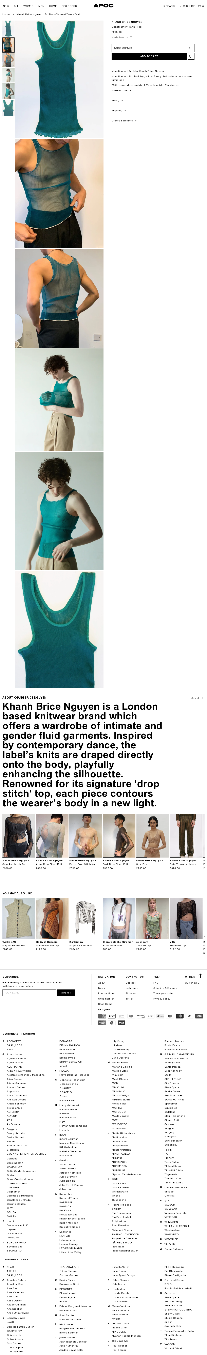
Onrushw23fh (120, 1191)
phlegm (116, 1208)
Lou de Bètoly (120, 1049)
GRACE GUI (66, 1092)
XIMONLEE (171, 1239)
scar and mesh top (14, 864)
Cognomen (14, 1191)
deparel (11, 1229)
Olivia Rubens (120, 1187)
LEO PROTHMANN (70, 1248)
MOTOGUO (119, 1112)
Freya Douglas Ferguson (74, 1074)
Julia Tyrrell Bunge (71, 1185)
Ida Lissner (66, 1324)
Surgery (169, 1132)
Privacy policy (161, 998)
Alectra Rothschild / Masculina (26, 1074)
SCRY (168, 1074)
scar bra (141, 864)
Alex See (12, 1288)
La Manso (65, 1231)
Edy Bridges (14, 1246)
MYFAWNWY (119, 1128)
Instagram (132, 988)
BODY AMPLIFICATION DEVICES (26, 1153)
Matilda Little (120, 1070)
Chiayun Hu (14, 1335)
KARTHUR (65, 1202)
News (101, 988)
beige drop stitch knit (82, 864)
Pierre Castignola (175, 1275)
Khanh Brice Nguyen (29, 14)
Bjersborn (13, 1149)
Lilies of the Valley (70, 1252)
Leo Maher (118, 1289)
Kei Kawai (65, 1210)
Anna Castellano (17, 1095)
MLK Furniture (120, 1310)
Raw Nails (118, 1246)
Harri (62, 1121)
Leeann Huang (68, 1244)
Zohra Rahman (174, 1249)
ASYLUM (12, 1116)
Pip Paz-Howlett (121, 1217)
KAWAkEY (65, 1206)
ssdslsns (170, 1112)
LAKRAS (64, 1236)
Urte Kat (169, 1195)
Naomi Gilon (120, 1141)
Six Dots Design (174, 1301)
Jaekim (63, 1160)
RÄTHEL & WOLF (122, 1242)
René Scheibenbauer (125, 1250)
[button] (6, 6)
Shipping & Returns (165, 988)
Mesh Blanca (120, 1079)
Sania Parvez (173, 1066)
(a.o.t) (10, 1267)
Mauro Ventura (121, 1306)
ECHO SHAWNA (16, 1242)
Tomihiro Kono (173, 1178)
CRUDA (11, 1212)
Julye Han (65, 1189)
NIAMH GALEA (121, 1153)
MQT (115, 1120)
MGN (115, 1083)
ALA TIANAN (14, 1066)
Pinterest (131, 993)
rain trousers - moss (183, 864)
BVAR (10, 1322)
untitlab (169, 1191)
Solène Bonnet (174, 1305)
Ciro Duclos (14, 1343)
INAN (62, 1134)
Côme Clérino (67, 1271)
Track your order (163, 993)
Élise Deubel (67, 1049)
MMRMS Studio (121, 1099)
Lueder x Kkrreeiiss (124, 1053)
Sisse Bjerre (172, 1087)
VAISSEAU (171, 1208)
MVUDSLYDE (119, 1124)
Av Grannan (14, 1124)
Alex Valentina (15, 1292)
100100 (11, 1271)
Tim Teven (171, 1339)
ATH (9, 1120)
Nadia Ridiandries (123, 1133)
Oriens (116, 1195)
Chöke (11, 1175)
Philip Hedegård (175, 1267)
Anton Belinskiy (16, 1103)
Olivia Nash (119, 1183)
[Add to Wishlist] (191, 56)
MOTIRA (117, 1107)
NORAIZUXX (119, 1162)
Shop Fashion (106, 998)
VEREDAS (171, 1217)
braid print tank (113, 945)
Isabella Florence (70, 1151)
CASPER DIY (14, 1166)
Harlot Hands (67, 1117)
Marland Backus (122, 1066)
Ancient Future (16, 1087)
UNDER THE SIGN (176, 1187)
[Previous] (5, 836)
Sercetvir (170, 1293)
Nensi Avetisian (121, 1149)
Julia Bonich (67, 1180)
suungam (170, 1136)
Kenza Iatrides (68, 1214)
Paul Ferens (119, 1350)
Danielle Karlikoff (17, 1225)
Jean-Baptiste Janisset (73, 1341)
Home (6, 14)
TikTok (129, 998)
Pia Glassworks (121, 1213)
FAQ (155, 982)
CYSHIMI (12, 1216)
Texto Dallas (172, 1162)
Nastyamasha (120, 1145)
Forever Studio (68, 1310)
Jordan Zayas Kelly (71, 1350)
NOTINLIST (118, 1170)
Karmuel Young (68, 1198)
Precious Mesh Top (47, 945)
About (101, 982)
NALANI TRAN (121, 1323)
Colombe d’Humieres (20, 1195)
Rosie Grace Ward (176, 1049)
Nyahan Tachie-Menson (126, 1174)
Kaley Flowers (120, 1280)
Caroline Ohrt (15, 1162)
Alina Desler (14, 1300)
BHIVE (11, 1141)
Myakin (116, 1318)
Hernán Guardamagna (73, 1125)
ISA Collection (68, 1147)
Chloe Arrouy (15, 1339)
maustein (117, 1074)
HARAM (64, 1113)
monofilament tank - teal (64, 14)
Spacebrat (171, 1103)
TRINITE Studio (174, 1182)
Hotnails (64, 1130)
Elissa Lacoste (68, 1293)
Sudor (168, 1322)
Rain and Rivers (122, 1230)
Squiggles (171, 1107)
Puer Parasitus (120, 1225)
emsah (63, 1066)
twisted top (143, 945)
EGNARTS (65, 1041)
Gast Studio (66, 1315)
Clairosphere (15, 1351)
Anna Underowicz (18, 1312)
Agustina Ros (15, 1062)
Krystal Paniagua (69, 1227)
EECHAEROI (14, 1250)
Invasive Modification (72, 1143)
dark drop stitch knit (115, 864)
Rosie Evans (172, 1045)
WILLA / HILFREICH (177, 1226)
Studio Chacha (174, 1318)
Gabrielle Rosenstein (72, 1079)
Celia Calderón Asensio (21, 1171)
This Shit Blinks (174, 1170)
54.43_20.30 (14, 1045)
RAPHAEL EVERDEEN (125, 1234)
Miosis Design (120, 1095)
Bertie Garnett (15, 1137)
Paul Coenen (120, 1345)
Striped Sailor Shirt (80, 945)
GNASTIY (65, 1088)
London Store (106, 993)
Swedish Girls (173, 1326)
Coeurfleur (13, 1187)
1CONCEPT (14, 1041)
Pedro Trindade (121, 1204)
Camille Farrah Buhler (20, 1326)
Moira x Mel (119, 1103)
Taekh (168, 1149)
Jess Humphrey (68, 1345)
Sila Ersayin (172, 1083)
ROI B (168, 1284)
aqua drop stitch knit (49, 864)
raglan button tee (13, 945)
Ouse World (119, 1200)
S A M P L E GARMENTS (179, 1054)
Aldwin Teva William (19, 1070)
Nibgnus (117, 1157)
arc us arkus (14, 1107)
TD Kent (169, 1157)
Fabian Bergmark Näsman (75, 1306)
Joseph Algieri (121, 1267)
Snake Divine (172, 1091)
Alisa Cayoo (14, 1079)
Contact (130, 982)
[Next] (32, 836)
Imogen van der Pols (72, 1328)
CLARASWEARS (17, 1183)
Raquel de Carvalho (124, 1238)
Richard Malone (174, 1041)
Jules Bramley (68, 1176)
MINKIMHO (118, 1091)
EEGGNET (65, 1289)
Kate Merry (118, 1284)
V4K (167, 1200)
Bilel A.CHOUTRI (17, 1145)
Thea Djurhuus (173, 1335)
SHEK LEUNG (173, 1079)
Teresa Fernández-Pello (179, 1331)
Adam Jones (14, 1054)
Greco (63, 1096)
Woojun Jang (173, 1230)
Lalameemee (67, 1240)
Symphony (171, 1144)
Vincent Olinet (173, 1348)
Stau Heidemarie (175, 1116)
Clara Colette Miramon (21, 1179)
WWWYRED (171, 1234)
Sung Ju (169, 1128)
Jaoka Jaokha (67, 1168)
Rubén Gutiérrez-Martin (179, 1288)
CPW (10, 1208)
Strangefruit (172, 1120)
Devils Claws (67, 1280)
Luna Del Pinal (121, 1057)
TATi (167, 1153)
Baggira (12, 1129)
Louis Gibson (120, 1301)
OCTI (115, 1179)
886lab (11, 1049)
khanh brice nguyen (127, 22)
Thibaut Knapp (173, 1166)
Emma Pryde (67, 1057)
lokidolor (117, 1045)
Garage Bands (68, 1084)
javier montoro (68, 1337)
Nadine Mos (119, 1137)
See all (195, 698)
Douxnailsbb (14, 1233)
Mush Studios (120, 1314)
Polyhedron (119, 1221)
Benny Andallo (16, 1133)
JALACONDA (67, 1164)
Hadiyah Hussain (69, 1105)
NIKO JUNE (119, 1331)
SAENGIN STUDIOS (176, 1058)
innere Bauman (68, 1138)
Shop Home (105, 1004)
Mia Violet (118, 1087)
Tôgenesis (171, 1174)
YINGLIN (170, 1244)
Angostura (13, 1091)
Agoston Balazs (16, 1058)
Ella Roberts (66, 1053)
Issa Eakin (65, 1155)
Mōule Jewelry (121, 1116)
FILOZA (64, 1070)
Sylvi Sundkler (173, 1140)
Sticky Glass (172, 1313)
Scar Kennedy (173, 1070)
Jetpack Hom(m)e (70, 1172)
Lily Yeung (118, 1041)
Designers (104, 1009)
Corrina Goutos (16, 1204)
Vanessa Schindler (176, 1213)
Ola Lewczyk (120, 1340)
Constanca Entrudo (19, 1200)
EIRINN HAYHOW (69, 1045)
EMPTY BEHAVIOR (70, 1061)
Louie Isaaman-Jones (125, 1297)
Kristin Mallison (68, 1222)
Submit (66, 992)
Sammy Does (173, 1062)
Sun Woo (170, 1124)
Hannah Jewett (68, 1109)
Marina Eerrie (120, 1062)
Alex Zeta (12, 1296)
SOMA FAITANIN (174, 1099)
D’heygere (13, 1237)
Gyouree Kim (67, 1100)
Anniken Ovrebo (16, 1099)
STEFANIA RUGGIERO (178, 1309)
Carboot (12, 1158)
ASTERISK (13, 1112)
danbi (10, 1221)
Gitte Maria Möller (70, 1319)
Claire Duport (15, 1347)
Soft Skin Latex (173, 1095)
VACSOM (170, 1204)
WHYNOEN (171, 1222)
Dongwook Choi (69, 1284)
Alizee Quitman (16, 1083)
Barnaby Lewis (16, 1318)
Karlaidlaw (66, 1194)
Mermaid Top (178, 945)
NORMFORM (120, 1166)
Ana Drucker (14, 1308)
